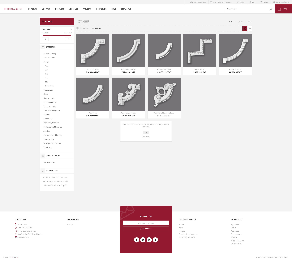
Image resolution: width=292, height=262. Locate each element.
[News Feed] (155, 239)
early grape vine (48, 181)
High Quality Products (51, 123)
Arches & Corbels (49, 102)
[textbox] (245, 8)
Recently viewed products (188, 234)
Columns (46, 115)
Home (231, 21)
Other (46, 82)
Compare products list (282, 2)
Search (181, 225)
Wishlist (234, 237)
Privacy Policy (236, 244)
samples (63, 185)
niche (45, 185)
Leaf (46, 70)
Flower (47, 66)
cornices (59, 177)
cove (65, 177)
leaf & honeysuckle (62, 181)
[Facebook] (136, 239)
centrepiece (46, 177)
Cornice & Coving (49, 54)
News (181, 228)
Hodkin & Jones (49, 162)
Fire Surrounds (48, 98)
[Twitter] (142, 239)
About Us (46, 131)
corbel (53, 177)
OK (146, 133)
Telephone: (198, 2)
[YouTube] (149, 239)
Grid (244, 28)
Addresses (235, 231)
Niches (45, 94)
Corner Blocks (49, 86)
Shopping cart (236, 234)
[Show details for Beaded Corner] (199, 54)
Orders (233, 228)
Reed (46, 74)
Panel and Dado (49, 58)
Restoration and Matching (52, 135)
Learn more (146, 136)
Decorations (47, 119)
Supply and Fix (48, 139)
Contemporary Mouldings (52, 127)
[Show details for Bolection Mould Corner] (128, 54)
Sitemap (70, 225)
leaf (55, 181)
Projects (182, 231)
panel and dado (52, 185)
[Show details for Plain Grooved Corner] (164, 54)
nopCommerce (14, 257)
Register (242, 2)
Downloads (47, 147)
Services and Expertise (51, 110)
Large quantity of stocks (52, 143)
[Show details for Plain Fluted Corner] (235, 54)
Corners (46, 62)
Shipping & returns (237, 240)
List (250, 28)
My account (235, 225)
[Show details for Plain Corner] (92, 98)
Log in (254, 2)
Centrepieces (48, 90)
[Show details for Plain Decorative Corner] (128, 98)
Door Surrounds (49, 106)
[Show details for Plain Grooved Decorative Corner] (164, 98)
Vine (46, 78)
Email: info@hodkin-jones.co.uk (222, 2)
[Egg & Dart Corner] (92, 54)
